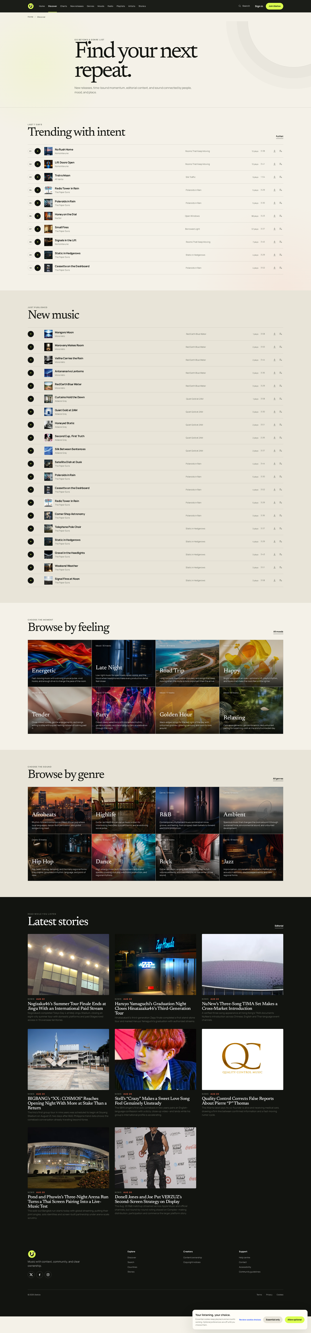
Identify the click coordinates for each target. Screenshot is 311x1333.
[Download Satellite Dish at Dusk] (274, 463)
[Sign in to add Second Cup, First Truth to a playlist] (280, 437)
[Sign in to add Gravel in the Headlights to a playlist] (280, 554)
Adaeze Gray (61, 400)
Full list (279, 136)
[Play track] (38, 151)
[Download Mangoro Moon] (274, 334)
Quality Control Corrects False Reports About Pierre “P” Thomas (238, 1101)
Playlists (121, 6)
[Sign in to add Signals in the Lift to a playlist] (280, 242)
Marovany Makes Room (69, 345)
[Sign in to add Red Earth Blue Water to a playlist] (280, 386)
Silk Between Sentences (70, 449)
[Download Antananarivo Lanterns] (274, 373)
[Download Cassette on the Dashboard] (274, 268)
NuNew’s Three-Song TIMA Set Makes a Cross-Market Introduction (239, 1006)
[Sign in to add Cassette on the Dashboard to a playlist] (280, 268)
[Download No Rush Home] (274, 151)
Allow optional (295, 1319)
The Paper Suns (62, 192)
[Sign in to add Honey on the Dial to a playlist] (280, 216)
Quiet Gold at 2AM (194, 398)
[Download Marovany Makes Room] (274, 347)
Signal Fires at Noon (67, 579)
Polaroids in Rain (193, 190)
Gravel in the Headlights (70, 553)
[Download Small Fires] (274, 229)
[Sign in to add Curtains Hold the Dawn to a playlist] (280, 399)
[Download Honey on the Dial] (274, 216)
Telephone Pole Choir (68, 527)
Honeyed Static (65, 423)
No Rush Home (64, 150)
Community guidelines (249, 1271)
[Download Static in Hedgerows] (274, 255)
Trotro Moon (62, 175)
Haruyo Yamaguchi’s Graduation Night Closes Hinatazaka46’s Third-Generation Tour (153, 1009)
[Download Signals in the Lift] (274, 242)
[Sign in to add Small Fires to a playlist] (280, 229)
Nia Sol (58, 218)
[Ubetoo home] (31, 6)
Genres (90, 6)
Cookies (280, 1294)
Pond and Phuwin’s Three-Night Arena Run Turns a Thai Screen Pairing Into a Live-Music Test (68, 1202)
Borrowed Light (192, 229)
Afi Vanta (59, 179)
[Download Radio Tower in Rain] (274, 190)
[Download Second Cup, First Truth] (274, 437)
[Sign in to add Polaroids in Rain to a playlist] (280, 203)
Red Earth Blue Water (196, 334)
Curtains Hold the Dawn (69, 397)
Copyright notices (191, 1262)
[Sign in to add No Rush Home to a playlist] (280, 151)
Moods (101, 6)
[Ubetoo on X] (31, 1274)
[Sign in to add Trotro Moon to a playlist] (280, 177)
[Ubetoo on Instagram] (48, 1274)
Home (42, 6)
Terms (259, 1294)
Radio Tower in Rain (67, 188)
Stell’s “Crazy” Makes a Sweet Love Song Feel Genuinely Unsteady (152, 1101)
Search (131, 1262)
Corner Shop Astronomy (70, 514)
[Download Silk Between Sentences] (274, 450)
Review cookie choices (250, 1319)
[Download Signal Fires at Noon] (274, 580)
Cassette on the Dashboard (72, 266)
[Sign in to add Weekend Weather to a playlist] (280, 567)
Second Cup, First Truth (69, 436)
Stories (142, 6)
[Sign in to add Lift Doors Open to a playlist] (280, 164)
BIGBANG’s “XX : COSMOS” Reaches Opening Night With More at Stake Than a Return (67, 1104)
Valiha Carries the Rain (69, 358)
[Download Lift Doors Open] (274, 164)
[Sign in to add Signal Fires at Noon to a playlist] (280, 580)
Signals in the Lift (65, 240)
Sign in (259, 6)
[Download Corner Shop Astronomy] (274, 515)
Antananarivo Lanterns (69, 371)
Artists (131, 6)
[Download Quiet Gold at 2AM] (274, 412)
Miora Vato (60, 336)
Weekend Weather (66, 566)
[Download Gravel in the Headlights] (274, 554)
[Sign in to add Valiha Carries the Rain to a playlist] (280, 360)
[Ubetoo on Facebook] (39, 1274)
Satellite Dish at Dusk (68, 462)
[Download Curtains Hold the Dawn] (274, 399)
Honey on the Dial (66, 214)
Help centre (244, 1257)
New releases (77, 6)
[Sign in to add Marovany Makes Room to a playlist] (280, 347)
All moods (278, 631)
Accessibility (245, 1267)
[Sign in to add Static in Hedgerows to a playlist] (280, 255)
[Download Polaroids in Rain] (274, 203)
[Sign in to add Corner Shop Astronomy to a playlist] (280, 515)
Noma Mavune (62, 153)
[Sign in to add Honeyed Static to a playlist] (280, 425)
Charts (63, 6)
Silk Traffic (190, 177)
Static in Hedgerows (67, 253)
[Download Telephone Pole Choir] (274, 528)
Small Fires (62, 227)
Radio (110, 6)
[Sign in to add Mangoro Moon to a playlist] (280, 334)
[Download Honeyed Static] (274, 425)
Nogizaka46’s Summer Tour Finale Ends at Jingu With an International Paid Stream (67, 1006)
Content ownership (192, 1257)
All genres (278, 778)
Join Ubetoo (275, 6)
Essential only (273, 1319)
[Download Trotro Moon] (274, 177)
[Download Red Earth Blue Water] (274, 386)
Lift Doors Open (64, 162)
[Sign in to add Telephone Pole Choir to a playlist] (280, 528)
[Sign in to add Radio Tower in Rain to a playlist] (280, 190)
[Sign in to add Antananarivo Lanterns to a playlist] (280, 373)
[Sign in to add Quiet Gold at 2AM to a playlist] (280, 412)
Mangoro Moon (64, 332)
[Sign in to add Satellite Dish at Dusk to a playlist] (280, 463)
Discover (52, 6)
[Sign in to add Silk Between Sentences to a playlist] (280, 450)
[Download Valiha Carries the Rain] (274, 360)
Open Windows (192, 216)
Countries (132, 1267)
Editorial (279, 925)
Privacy (269, 1294)
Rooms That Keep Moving (197, 151)
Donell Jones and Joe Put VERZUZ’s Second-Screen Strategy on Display (148, 1199)
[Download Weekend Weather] (274, 567)
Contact (243, 1262)
